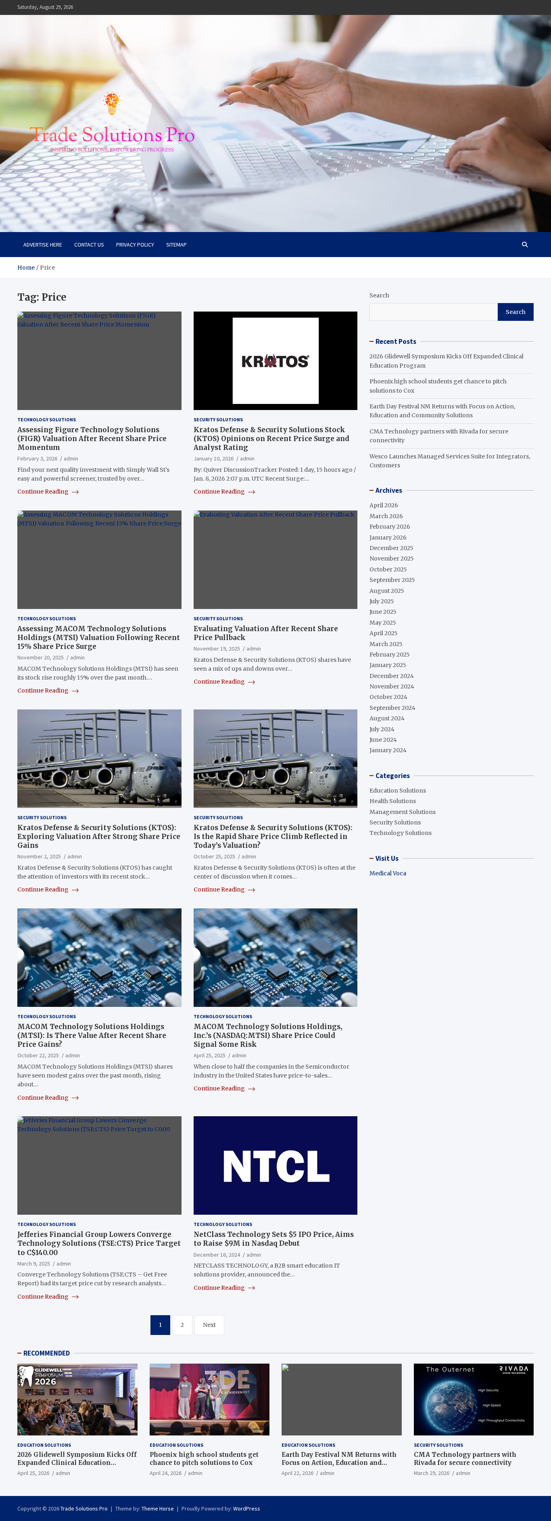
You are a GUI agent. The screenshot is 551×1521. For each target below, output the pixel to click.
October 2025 (388, 569)
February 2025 (389, 654)
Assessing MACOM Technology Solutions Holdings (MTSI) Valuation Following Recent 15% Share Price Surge (98, 637)
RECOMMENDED (46, 1353)
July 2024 (381, 729)
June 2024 (383, 739)
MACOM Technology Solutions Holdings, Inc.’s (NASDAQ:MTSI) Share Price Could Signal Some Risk (268, 1035)
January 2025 (387, 665)
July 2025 (381, 601)
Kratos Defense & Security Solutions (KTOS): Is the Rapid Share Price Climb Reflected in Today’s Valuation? (273, 836)
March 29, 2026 (431, 1473)
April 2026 (383, 505)
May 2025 (382, 622)
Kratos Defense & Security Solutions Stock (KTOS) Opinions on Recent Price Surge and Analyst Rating (271, 438)
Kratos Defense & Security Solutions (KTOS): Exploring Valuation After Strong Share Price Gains (98, 836)
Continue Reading (43, 491)
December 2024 (391, 676)
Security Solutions (218, 419)
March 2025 (386, 644)
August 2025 (386, 590)
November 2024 (391, 686)
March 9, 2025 (33, 1263)
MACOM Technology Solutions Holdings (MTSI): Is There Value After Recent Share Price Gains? (91, 1035)
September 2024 (392, 707)
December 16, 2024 (217, 1254)
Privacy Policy (135, 244)
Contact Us (89, 244)
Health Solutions (392, 801)
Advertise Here (42, 244)
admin (71, 458)
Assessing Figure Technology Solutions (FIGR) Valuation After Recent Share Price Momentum (92, 438)
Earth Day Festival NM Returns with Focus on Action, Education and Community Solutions (339, 1462)
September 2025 (392, 580)
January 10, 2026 (214, 458)
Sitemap (176, 244)
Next (209, 1325)
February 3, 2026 (37, 458)
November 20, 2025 (40, 657)
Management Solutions (402, 812)
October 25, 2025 (214, 856)
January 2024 (388, 750)
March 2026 (386, 516)
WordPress (246, 1508)
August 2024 (387, 718)
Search (379, 295)
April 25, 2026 (33, 1473)
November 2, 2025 (39, 856)
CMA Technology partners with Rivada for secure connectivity (465, 1459)
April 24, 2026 (166, 1473)
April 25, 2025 (209, 1055)
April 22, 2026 (297, 1473)
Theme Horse (158, 1508)
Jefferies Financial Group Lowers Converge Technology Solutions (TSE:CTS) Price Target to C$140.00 (99, 1243)
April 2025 (383, 633)
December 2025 (391, 548)
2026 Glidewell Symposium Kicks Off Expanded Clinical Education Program (77, 1462)
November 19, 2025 (217, 648)
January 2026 (388, 537)
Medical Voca (387, 873)
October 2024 (388, 697)
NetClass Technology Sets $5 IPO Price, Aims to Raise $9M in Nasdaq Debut (274, 1239)
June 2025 (383, 611)
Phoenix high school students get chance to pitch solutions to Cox (204, 1459)
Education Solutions (397, 790)
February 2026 (389, 526)
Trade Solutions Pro (84, 1508)
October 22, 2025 (38, 1055)
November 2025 (391, 558)
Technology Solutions (46, 419)
